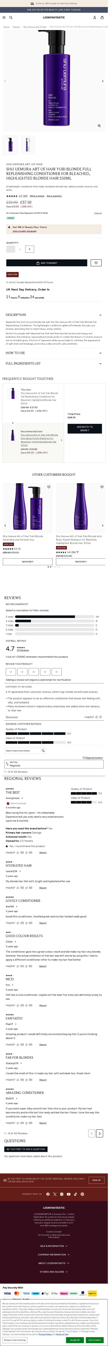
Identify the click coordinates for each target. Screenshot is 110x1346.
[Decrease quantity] (10, 249)
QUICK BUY (27, 561)
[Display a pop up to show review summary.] (77, 552)
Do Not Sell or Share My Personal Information (54, 1236)
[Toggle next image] (102, 81)
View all (98, 213)
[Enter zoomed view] (99, 125)
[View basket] (102, 17)
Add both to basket (85, 429)
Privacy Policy (45, 1334)
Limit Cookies (95, 1340)
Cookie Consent (54, 1232)
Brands (16, 27)
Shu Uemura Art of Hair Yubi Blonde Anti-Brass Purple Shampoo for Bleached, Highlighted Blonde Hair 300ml (79, 539)
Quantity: (12, 243)
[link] (94, 17)
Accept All (74, 1340)
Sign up (96, 1180)
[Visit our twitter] (54, 1194)
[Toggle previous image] (5, 81)
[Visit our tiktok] (75, 1194)
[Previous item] (5, 525)
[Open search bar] (10, 17)
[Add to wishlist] (96, 262)
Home (6, 27)
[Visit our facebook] (48, 1194)
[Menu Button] (3, 17)
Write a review (37, 196)
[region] (54, 1322)
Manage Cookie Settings (15, 1340)
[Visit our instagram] (61, 1194)
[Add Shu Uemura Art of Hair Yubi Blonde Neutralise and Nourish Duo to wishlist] (48, 486)
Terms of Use (62, 1334)
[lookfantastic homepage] (54, 17)
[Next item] (102, 525)
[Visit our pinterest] (82, 1194)
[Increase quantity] (29, 249)
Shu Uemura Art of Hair (34, 27)
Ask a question (54, 196)
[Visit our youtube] (68, 1194)
